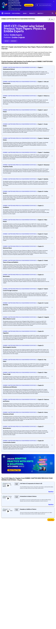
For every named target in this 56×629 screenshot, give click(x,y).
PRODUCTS (32, 13)
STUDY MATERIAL (16, 13)
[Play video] (8, 486)
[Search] (52, 13)
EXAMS (24, 13)
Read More (50, 491)
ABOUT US (39, 13)
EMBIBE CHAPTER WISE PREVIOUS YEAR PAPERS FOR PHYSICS (19, 67)
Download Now (28, 5)
